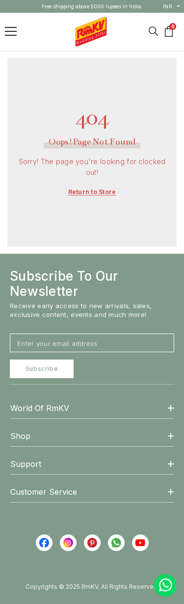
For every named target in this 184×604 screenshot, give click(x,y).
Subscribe (42, 368)
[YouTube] (140, 542)
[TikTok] (116, 542)
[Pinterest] (92, 542)
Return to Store (92, 191)
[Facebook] (44, 542)
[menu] (11, 31)
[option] (92, 6)
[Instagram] (68, 542)
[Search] (153, 31)
